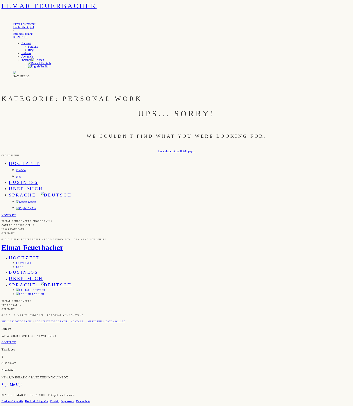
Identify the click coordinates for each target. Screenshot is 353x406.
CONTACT (8, 342)
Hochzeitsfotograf (23, 27)
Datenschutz (115, 321)
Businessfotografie (16, 321)
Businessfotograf (23, 33)
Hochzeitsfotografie (51, 321)
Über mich (27, 56)
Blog (31, 49)
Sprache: (26, 59)
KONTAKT (20, 37)
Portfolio (33, 46)
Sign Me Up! (11, 385)
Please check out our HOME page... (176, 151)
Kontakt (77, 321)
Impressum (95, 321)
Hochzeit (26, 43)
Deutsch (45, 63)
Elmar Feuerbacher (49, 6)
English (44, 66)
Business (26, 53)
